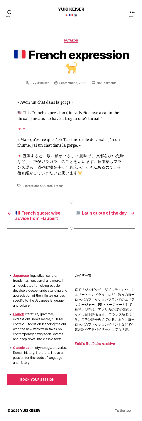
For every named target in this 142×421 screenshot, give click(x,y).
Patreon (71, 40)
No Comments (106, 83)
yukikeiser (42, 83)
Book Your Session (37, 380)
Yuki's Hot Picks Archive (95, 344)
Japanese (21, 275)
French (58, 186)
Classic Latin (23, 348)
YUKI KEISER (71, 9)
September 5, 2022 (72, 83)
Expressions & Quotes (38, 186)
